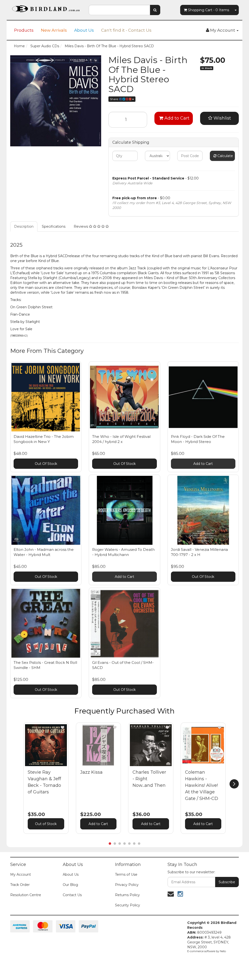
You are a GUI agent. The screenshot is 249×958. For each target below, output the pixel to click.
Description (24, 226)
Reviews (81, 226)
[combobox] (119, 10)
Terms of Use (126, 874)
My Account (20, 874)
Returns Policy (127, 895)
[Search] (155, 10)
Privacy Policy (127, 885)
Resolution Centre (25, 895)
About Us (84, 30)
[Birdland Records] (45, 7)
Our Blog (70, 885)
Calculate (224, 156)
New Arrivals (54, 30)
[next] (234, 784)
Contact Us (72, 895)
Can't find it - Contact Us (126, 30)
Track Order (20, 885)
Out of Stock (46, 824)
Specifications (53, 226)
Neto (223, 951)
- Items (208, 10)
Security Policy (127, 905)
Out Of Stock (46, 463)
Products (24, 30)
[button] (62, 727)
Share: (114, 99)
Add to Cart (176, 118)
